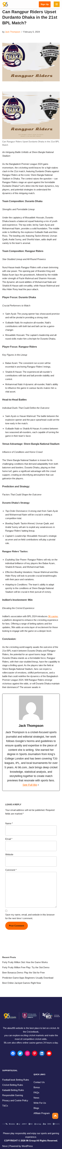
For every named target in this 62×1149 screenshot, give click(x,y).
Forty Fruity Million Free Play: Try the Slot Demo (25, 967)
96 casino (53, 616)
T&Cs (5, 1105)
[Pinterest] (34, 1053)
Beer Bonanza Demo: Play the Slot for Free (23, 972)
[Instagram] (27, 1053)
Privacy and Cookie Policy (15, 1100)
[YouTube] (49, 1053)
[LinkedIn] (42, 1053)
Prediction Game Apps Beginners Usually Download (27, 977)
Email (8, 839)
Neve (5, 1146)
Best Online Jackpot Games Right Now (21, 983)
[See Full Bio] (38, 785)
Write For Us (40, 1103)
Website (9, 854)
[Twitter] (20, 1053)
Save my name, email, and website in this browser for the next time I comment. (30, 916)
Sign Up (45, 4)
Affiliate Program (42, 1113)
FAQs (36, 1092)
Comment (11, 870)
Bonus (37, 1087)
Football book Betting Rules (15, 1079)
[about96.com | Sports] (5, 4)
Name (9, 823)
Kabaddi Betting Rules (13, 1090)
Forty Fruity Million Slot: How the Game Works (25, 962)
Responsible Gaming (12, 1095)
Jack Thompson (12, 32)
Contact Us (39, 1082)
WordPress (27, 1146)
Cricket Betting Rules (12, 1085)
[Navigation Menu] (57, 4)
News (36, 1097)
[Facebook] (13, 1053)
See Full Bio (30, 784)
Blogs (36, 1108)
